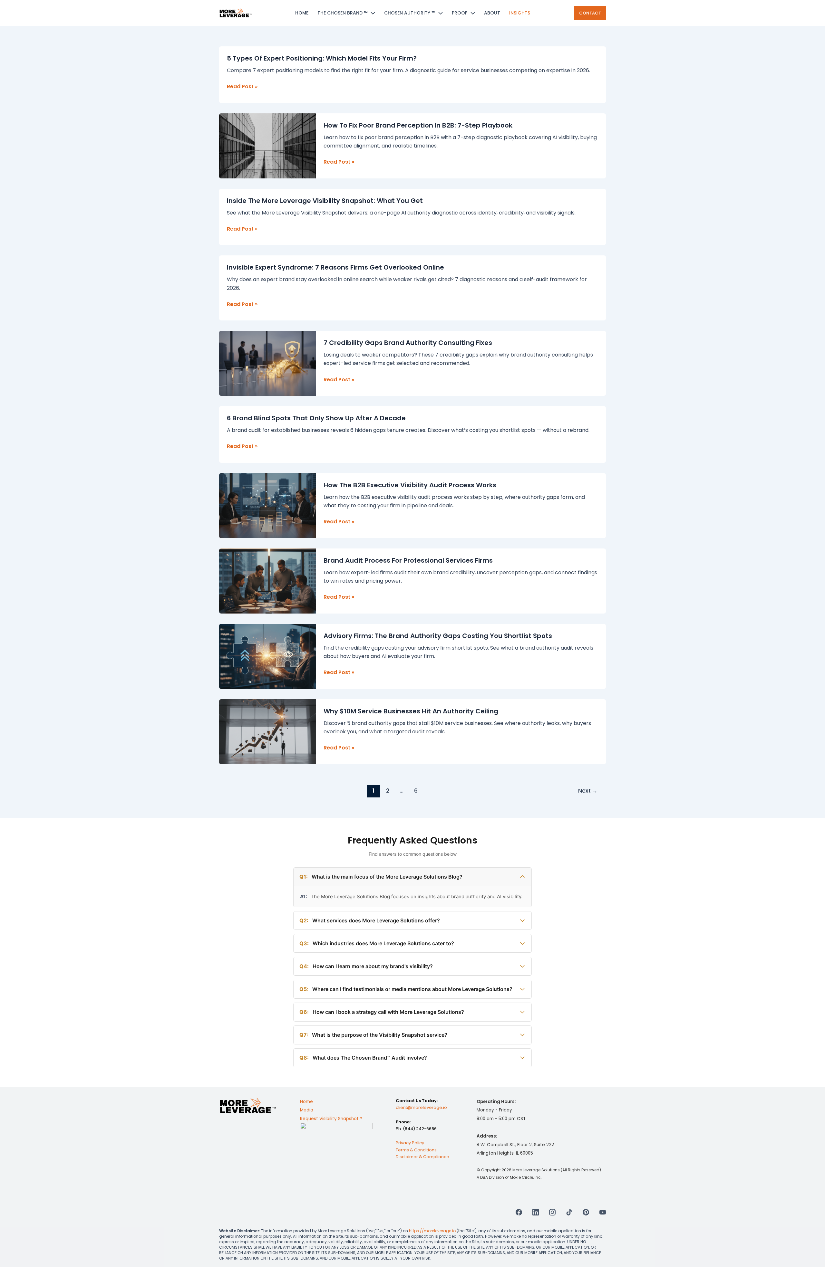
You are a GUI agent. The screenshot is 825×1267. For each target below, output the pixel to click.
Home (301, 13)
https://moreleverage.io (432, 1230)
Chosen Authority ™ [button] (409, 13)
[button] (371, 13)
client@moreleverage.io (421, 1108)
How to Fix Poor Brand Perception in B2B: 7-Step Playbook (418, 125)
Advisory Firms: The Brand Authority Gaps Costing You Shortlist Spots (438, 635)
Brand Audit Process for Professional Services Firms (408, 560)
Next (587, 791)
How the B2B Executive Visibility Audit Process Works (410, 485)
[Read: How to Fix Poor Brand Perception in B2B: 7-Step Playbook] (267, 145)
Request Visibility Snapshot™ (331, 1119)
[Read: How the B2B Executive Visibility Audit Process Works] (267, 505)
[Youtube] (602, 1212)
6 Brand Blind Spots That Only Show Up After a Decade (316, 418)
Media (306, 1110)
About (492, 13)
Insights (519, 13)
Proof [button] (459, 13)
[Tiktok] (569, 1212)
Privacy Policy (410, 1143)
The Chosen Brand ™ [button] (342, 13)
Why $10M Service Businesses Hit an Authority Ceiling (411, 711)
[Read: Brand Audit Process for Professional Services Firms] (267, 580)
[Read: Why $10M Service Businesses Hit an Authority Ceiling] (267, 731)
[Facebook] (519, 1212)
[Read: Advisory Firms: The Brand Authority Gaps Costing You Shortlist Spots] (267, 656)
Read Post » (242, 86)
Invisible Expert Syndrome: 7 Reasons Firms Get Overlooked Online (335, 267)
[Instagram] (552, 1212)
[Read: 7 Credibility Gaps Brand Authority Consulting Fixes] (267, 363)
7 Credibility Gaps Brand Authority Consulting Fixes (408, 342)
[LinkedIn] (535, 1212)
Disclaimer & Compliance (422, 1157)
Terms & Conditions (416, 1150)
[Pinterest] (586, 1212)
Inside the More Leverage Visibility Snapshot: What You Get (325, 200)
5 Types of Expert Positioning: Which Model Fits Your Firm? (322, 58)
